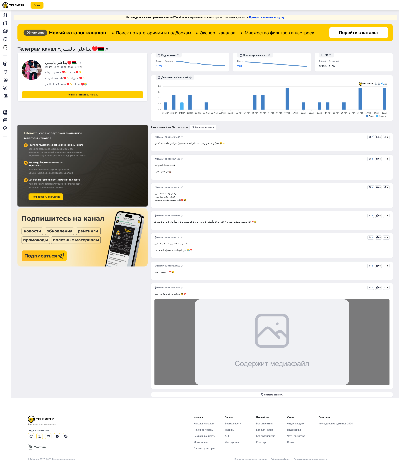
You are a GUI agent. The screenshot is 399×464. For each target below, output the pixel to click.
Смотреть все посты (204, 127)
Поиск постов (5, 39)
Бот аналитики (5, 96)
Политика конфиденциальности (310, 459)
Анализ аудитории (5, 88)
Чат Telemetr (5, 128)
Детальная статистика (5, 80)
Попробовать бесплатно (46, 196)
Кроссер (261, 442)
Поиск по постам (204, 429)
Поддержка (294, 429)
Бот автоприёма (265, 436)
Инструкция (232, 442)
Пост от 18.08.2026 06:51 (168, 215)
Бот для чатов (264, 429)
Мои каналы (5, 31)
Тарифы (229, 429)
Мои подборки (5, 23)
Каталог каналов (5, 15)
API (227, 436)
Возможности (233, 423)
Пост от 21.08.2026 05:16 (168, 187)
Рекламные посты (5, 47)
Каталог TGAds (5, 63)
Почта (290, 442)
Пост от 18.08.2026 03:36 (168, 266)
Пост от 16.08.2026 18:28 (168, 287)
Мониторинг (5, 72)
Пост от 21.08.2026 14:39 (168, 159)
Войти (37, 5)
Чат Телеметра (296, 436)
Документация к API (5, 120)
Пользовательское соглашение (250, 459)
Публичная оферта (280, 459)
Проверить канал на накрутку (266, 17)
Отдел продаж (295, 423)
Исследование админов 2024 (335, 423)
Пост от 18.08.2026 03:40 (168, 237)
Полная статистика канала (82, 94)
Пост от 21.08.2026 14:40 (168, 137)
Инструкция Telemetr (5, 112)
